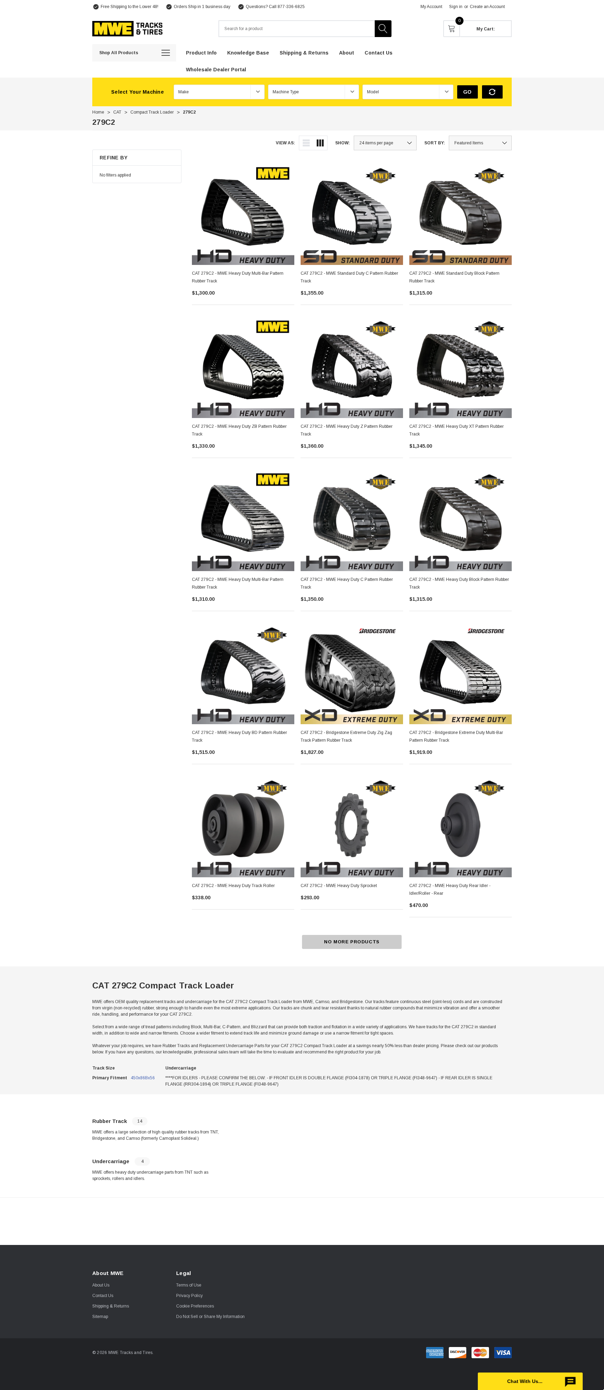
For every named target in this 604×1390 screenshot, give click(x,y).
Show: (342, 143)
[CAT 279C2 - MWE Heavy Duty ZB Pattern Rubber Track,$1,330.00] (243, 367)
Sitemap (100, 1316)
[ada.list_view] (306, 143)
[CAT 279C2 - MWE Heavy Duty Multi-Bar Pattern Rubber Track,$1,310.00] (243, 520)
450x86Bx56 (143, 1077)
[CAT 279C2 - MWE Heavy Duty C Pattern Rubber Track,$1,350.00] (352, 520)
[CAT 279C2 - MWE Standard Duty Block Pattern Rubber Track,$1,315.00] (460, 214)
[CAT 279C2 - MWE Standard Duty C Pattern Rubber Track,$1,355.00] (352, 214)
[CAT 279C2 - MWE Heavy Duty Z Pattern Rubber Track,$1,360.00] (352, 367)
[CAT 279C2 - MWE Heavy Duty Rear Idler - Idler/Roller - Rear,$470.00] (460, 826)
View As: (285, 143)
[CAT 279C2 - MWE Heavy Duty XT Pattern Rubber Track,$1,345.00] (460, 367)
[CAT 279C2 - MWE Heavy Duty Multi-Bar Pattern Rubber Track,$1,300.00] (243, 214)
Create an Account (487, 6)
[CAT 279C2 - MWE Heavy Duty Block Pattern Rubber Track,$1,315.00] (460, 520)
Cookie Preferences (195, 1306)
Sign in (455, 6)
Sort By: (434, 143)
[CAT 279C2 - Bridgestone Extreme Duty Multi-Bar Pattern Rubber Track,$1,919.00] (460, 673)
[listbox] (480, 143)
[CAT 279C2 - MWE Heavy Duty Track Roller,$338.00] (243, 826)
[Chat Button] (530, 1381)
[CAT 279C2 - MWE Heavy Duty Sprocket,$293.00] (352, 826)
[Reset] (492, 92)
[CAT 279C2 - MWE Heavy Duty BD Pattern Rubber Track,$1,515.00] (243, 673)
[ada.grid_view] (320, 143)
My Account (431, 6)
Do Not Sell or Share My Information (210, 1316)
